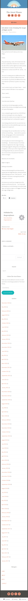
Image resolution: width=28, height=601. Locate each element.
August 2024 (5, 315)
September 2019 (6, 436)
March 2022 (4, 363)
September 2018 (6, 484)
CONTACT (4, 583)
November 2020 (6, 395)
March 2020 (4, 416)
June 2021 (4, 379)
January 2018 (5, 516)
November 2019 (6, 428)
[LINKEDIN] (12, 594)
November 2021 (6, 367)
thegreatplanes (12, 32)
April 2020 (4, 412)
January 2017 (5, 561)
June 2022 (4, 351)
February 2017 (5, 557)
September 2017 (6, 528)
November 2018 (6, 476)
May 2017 (4, 545)
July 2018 (4, 492)
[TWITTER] (16, 594)
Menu (15, 22)
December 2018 (6, 472)
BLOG (3, 579)
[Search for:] (14, 271)
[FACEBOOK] (9, 594)
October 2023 (5, 323)
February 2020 (5, 420)
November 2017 (6, 520)
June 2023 (4, 327)
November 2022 (6, 347)
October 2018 (5, 480)
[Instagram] (19, 15)
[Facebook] (9, 15)
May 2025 (4, 307)
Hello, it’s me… (22, 233)
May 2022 (4, 355)
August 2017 (5, 532)
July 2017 (4, 537)
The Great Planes (14, 12)
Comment (19, 257)
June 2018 (4, 496)
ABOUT (3, 575)
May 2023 (4, 331)
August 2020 (5, 403)
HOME (3, 571)
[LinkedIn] (12, 15)
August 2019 (5, 440)
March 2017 (4, 553)
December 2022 (6, 343)
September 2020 (6, 399)
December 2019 (6, 424)
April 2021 (4, 383)
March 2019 (4, 460)
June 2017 (4, 541)
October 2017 (5, 524)
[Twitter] (15, 15)
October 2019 (5, 432)
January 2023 (5, 339)
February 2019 (5, 464)
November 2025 (6, 303)
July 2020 (4, 407)
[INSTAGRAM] (19, 594)
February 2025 (5, 311)
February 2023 (5, 335)
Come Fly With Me (7, 292)
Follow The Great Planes (14, 276)
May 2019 (4, 452)
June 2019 (4, 448)
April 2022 (4, 359)
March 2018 (4, 508)
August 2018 (5, 488)
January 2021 (5, 387)
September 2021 (6, 375)
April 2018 (4, 504)
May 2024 (4, 319)
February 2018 (5, 512)
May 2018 (4, 500)
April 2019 (4, 456)
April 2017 (4, 549)
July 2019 (4, 444)
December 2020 (6, 391)
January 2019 (5, 468)
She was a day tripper (8, 228)
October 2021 (5, 371)
